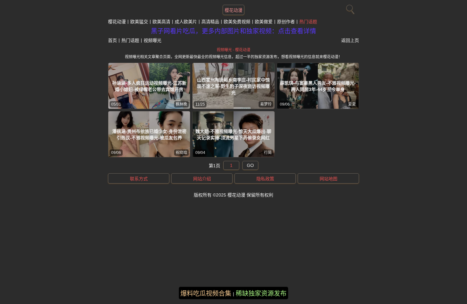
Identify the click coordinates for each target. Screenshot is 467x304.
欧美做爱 (264, 21)
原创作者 (286, 21)
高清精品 (210, 21)
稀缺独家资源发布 (261, 293)
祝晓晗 (181, 152)
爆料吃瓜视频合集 (205, 293)
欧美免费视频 (237, 21)
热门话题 (308, 21)
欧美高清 (161, 21)
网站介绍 (202, 178)
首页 (112, 40)
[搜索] (349, 8)
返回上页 (350, 40)
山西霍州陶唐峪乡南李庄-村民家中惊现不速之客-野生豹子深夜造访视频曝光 (233, 86)
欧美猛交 (139, 21)
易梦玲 (266, 104)
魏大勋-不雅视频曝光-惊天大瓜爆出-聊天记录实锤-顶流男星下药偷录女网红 (233, 134)
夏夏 (352, 104)
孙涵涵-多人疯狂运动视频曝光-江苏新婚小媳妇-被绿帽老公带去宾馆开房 (149, 86)
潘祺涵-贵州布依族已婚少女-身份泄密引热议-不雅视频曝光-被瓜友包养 (149, 134)
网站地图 (328, 178)
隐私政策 (265, 178)
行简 (268, 152)
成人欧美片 (186, 21)
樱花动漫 (233, 10)
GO (250, 165)
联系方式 (139, 178)
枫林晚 (181, 104)
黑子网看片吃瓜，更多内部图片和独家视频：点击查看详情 (233, 31)
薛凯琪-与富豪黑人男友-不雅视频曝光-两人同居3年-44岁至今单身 (318, 86)
